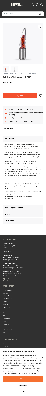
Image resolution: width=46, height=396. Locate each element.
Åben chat (12, 276)
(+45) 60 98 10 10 (13, 271)
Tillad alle (23, 379)
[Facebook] (4, 279)
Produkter (13, 74)
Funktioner (9, 221)
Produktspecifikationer (13, 208)
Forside (5, 74)
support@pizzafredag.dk (14, 273)
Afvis (23, 391)
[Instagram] (7, 279)
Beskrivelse (9, 139)
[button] (40, 27)
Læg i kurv (20, 95)
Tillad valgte (23, 385)
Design (7, 214)
